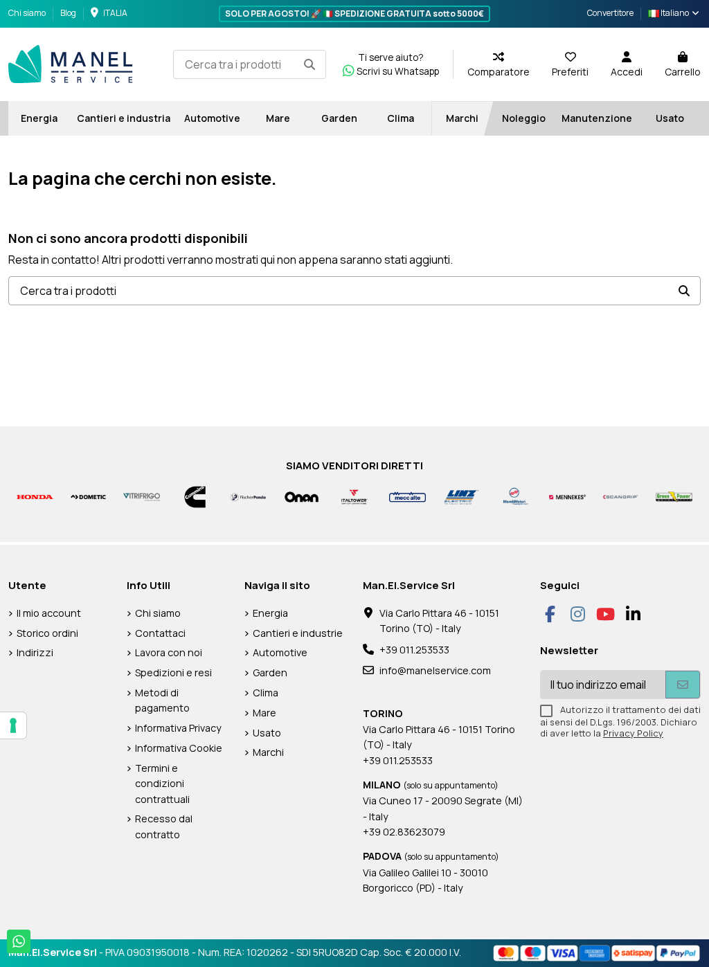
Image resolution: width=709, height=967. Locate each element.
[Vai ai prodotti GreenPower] (674, 496)
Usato (267, 732)
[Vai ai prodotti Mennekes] (567, 496)
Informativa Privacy (178, 727)
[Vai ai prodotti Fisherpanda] (248, 496)
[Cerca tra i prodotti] (309, 64)
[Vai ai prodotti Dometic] (88, 496)
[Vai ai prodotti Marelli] (514, 496)
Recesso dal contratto (163, 826)
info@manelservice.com (435, 670)
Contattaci (160, 633)
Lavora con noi (168, 652)
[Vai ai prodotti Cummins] (195, 496)
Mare (264, 712)
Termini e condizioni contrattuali (162, 783)
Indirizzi (35, 652)
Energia (270, 613)
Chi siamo (27, 13)
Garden (270, 672)
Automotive (280, 652)
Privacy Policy (633, 733)
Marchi (268, 752)
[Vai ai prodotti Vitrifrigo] (141, 496)
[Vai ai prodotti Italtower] (354, 496)
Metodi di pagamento (162, 700)
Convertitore (610, 13)
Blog (68, 13)
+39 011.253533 (414, 649)
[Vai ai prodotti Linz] (460, 496)
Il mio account (49, 613)
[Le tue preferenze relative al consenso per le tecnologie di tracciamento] (13, 725)
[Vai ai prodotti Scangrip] (620, 496)
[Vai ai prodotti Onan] (301, 496)
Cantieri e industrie (298, 633)
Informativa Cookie (178, 747)
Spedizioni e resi (173, 672)
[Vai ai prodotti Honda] (35, 496)
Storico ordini (47, 633)
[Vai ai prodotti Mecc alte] (407, 496)
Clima (265, 692)
